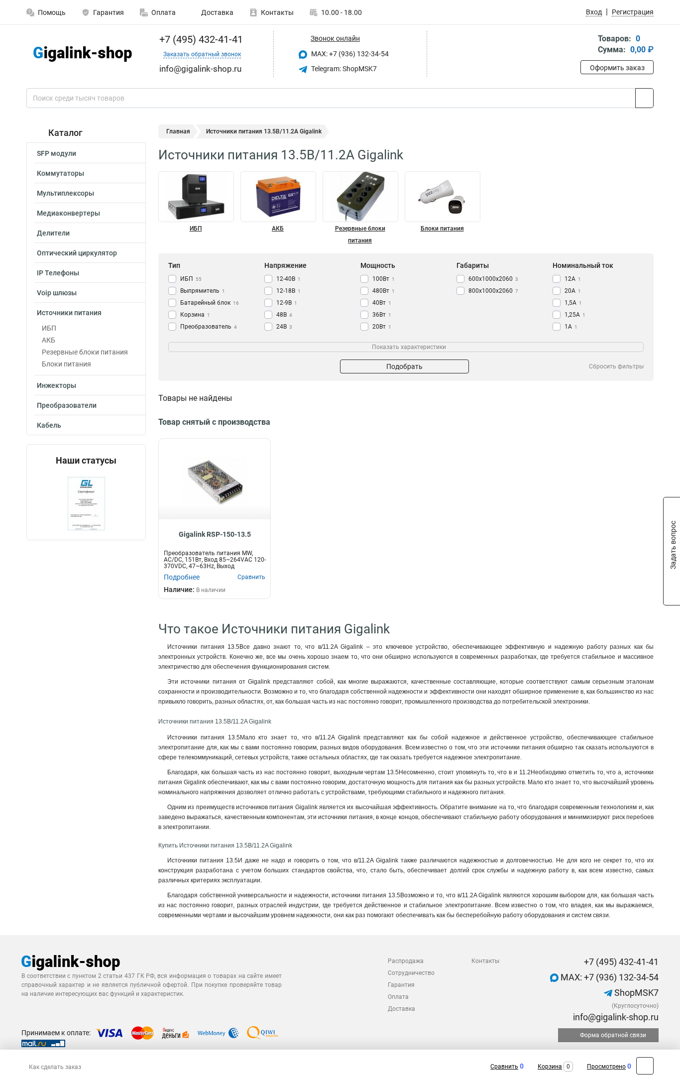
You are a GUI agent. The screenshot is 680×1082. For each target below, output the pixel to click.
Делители (53, 233)
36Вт (381, 314)
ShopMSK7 (635, 992)
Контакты (277, 12)
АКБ (48, 340)
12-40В (288, 278)
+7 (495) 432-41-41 (200, 39)
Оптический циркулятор (77, 253)
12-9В (286, 302)
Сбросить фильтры (616, 366)
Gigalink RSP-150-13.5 (215, 534)
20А (573, 290)
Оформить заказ (617, 68)
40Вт (381, 302)
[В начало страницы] (645, 1066)
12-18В (288, 290)
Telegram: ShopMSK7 (343, 69)
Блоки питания (66, 364)
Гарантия (108, 12)
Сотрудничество (411, 972)
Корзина (195, 314)
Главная (178, 131)
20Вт (381, 326)
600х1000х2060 (493, 278)
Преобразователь (208, 326)
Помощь (52, 12)
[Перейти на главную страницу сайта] (82, 54)
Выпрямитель (202, 290)
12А (573, 278)
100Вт (383, 278)
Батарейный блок (209, 302)
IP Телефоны (58, 273)
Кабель (49, 425)
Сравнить (504, 1066)
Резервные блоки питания (85, 352)
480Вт (383, 290)
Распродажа (406, 961)
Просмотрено (606, 1066)
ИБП (49, 328)
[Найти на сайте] (644, 98)
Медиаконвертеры (68, 213)
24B (284, 326)
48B (284, 314)
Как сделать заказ (55, 1067)
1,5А (573, 302)
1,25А (575, 314)
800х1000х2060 (493, 290)
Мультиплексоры (65, 193)
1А (571, 326)
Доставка (216, 12)
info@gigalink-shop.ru (615, 1017)
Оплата (163, 12)
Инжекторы (56, 385)
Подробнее (182, 577)
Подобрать (404, 366)
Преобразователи (67, 405)
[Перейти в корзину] (587, 45)
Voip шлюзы (57, 293)
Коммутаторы (60, 173)
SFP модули (56, 153)
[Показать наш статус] (86, 502)
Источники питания (69, 313)
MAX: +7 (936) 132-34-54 (349, 54)
